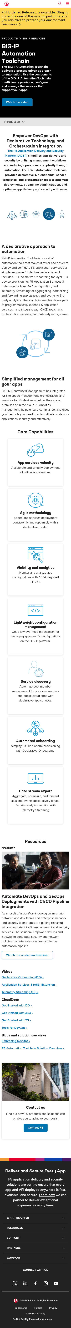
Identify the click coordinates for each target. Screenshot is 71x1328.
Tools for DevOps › (14, 1028)
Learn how (47, 1195)
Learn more (9, 24)
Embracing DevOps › (16, 1041)
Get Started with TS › (16, 1020)
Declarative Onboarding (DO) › (23, 977)
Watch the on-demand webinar (27, 955)
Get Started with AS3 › (17, 1013)
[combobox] (27, 122)
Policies (38, 1307)
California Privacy (35, 1313)
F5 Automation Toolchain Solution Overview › (33, 1048)
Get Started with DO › (17, 1005)
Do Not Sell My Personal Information (32, 1319)
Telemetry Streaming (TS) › (20, 992)
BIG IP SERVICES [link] (33, 38)
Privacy (53, 1307)
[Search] (60, 3)
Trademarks (20, 1307)
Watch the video (17, 102)
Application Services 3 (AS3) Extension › (29, 984)
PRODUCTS (10, 38)
